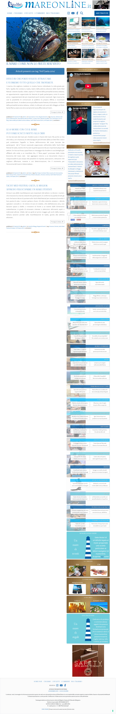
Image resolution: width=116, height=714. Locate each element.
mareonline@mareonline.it (101, 142)
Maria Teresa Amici (11, 175)
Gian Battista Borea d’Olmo (25, 118)
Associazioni (31, 117)
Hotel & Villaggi (32, 226)
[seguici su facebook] (77, 13)
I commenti (40, 13)
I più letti (28, 13)
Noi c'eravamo (53, 13)
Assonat (53, 117)
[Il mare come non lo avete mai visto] (36, 39)
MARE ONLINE (45, 709)
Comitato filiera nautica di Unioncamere (52, 173)
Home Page (38, 681)
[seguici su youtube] (73, 13)
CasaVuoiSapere (63, 691)
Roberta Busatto (35, 175)
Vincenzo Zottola (45, 175)
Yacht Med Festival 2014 (37, 120)
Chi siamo (18, 13)
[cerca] (81, 13)
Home (9, 13)
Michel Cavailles (45, 118)
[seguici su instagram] (68, 13)
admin (24, 117)
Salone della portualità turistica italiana (19, 120)
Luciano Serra (36, 118)
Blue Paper (38, 173)
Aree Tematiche (102, 13)
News (29, 173)
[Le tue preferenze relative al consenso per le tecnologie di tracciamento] (113, 711)
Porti (37, 117)
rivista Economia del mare (24, 175)
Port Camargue (54, 118)
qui (102, 556)
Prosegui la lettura (56, 112)
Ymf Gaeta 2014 (48, 120)
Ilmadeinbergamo (53, 691)
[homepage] (58, 5)
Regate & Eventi (43, 117)
